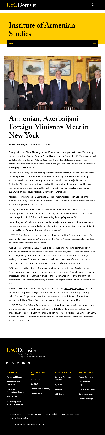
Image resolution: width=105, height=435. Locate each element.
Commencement (86, 394)
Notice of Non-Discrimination (17, 418)
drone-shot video (28, 316)
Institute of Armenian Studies (42, 30)
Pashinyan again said (74, 288)
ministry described (56, 235)
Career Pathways (86, 398)
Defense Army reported (40, 180)
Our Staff (34, 384)
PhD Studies (12, 397)
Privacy (38, 414)
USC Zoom (59, 394)
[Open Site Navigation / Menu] (84, 5)
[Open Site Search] (93, 5)
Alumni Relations (86, 377)
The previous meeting (19, 172)
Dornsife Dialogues (87, 389)
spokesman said (34, 296)
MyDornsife (59, 384)
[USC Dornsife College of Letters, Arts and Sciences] (22, 6)
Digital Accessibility (51, 414)
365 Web (58, 389)
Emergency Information (70, 414)
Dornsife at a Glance (14, 414)
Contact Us (28, 414)
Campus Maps (36, 393)
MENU (11, 43)
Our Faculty (35, 379)
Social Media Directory (40, 388)
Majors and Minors (14, 377)
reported (45, 305)
